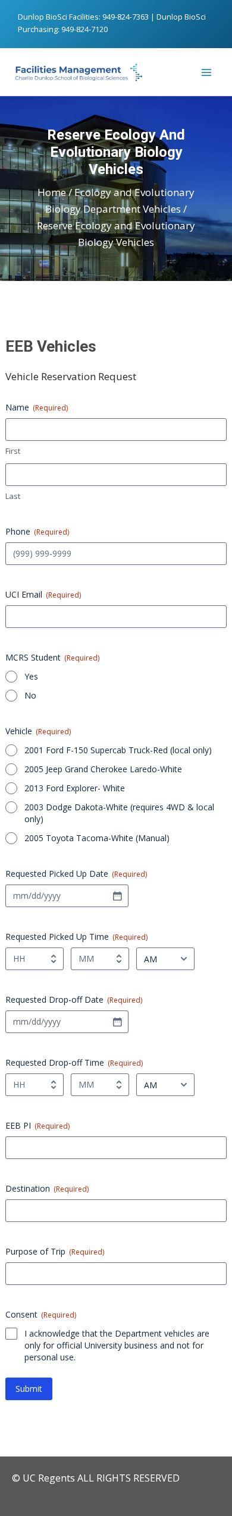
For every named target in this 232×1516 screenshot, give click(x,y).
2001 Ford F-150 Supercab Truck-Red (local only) (118, 750)
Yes (31, 676)
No (30, 695)
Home (51, 192)
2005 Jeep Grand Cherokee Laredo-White (103, 769)
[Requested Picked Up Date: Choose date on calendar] (117, 895)
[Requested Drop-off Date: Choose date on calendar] (117, 1021)
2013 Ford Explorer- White (74, 788)
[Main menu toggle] (207, 72)
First (12, 451)
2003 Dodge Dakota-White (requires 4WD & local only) (119, 813)
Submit (28, 1388)
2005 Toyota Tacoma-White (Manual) (97, 838)
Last (12, 496)
